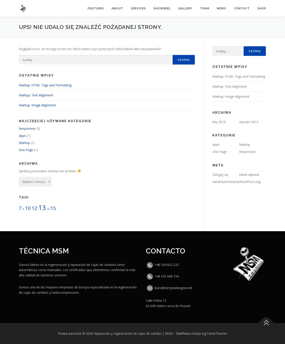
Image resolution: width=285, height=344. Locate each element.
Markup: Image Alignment (37, 105)
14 (48, 209)
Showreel (162, 8)
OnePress (183, 333)
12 (34, 208)
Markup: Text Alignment (36, 95)
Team (204, 8)
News (221, 8)
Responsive (27, 128)
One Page (26, 150)
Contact (242, 8)
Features (96, 8)
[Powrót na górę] (266, 323)
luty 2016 (219, 122)
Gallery (185, 8)
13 (42, 207)
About (117, 8)
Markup (24, 143)
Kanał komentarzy (225, 182)
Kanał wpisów (249, 174)
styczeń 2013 (248, 122)
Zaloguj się (220, 174)
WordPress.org (250, 182)
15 (53, 208)
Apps (22, 136)
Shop (261, 8)
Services (138, 8)
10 (28, 208)
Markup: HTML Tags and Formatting (45, 85)
